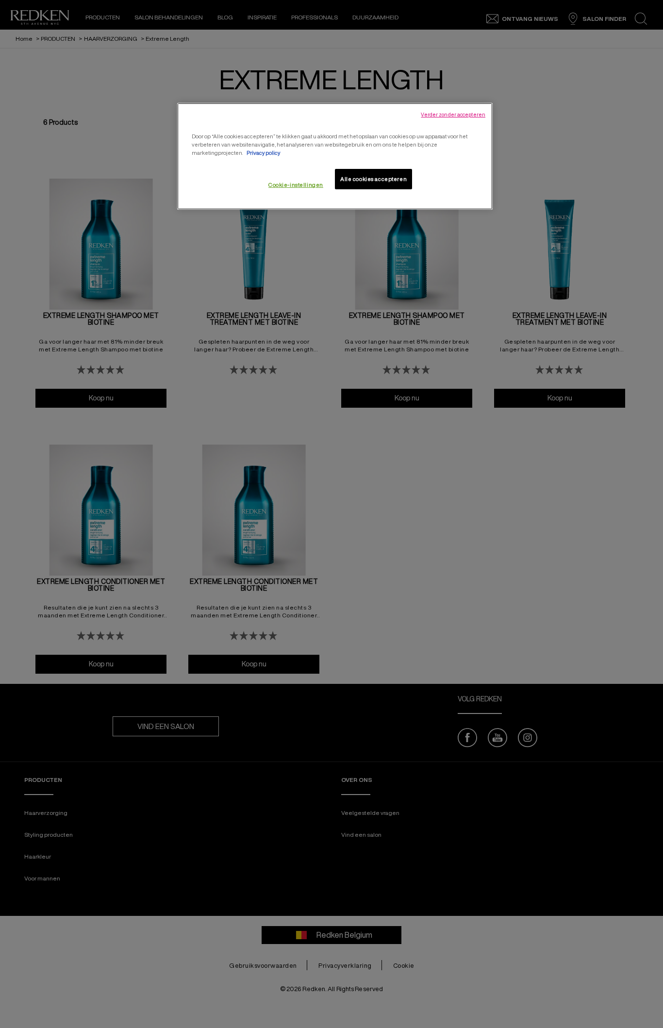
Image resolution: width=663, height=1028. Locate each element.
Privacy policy (263, 152)
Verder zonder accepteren (453, 114)
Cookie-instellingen (295, 184)
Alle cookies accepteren (373, 179)
